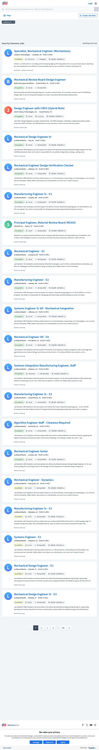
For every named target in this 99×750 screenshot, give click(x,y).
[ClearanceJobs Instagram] (95, 725)
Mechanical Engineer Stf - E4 (31, 337)
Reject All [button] (49, 742)
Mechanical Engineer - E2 (29, 251)
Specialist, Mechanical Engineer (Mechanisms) (42, 51)
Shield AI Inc (18, 226)
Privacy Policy (7, 748)
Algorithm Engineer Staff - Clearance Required (42, 422)
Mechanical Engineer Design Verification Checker (44, 165)
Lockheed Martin (20, 140)
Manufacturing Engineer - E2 (31, 280)
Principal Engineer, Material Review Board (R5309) (45, 222)
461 (63, 628)
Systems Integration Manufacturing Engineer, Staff (45, 365)
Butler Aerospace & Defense (24, 83)
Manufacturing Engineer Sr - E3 (33, 194)
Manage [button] (36, 742)
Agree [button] (63, 742)
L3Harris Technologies (22, 55)
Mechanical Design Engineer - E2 (33, 565)
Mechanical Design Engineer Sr (32, 137)
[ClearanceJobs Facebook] (82, 725)
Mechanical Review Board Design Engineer (40, 79)
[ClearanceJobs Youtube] (91, 725)
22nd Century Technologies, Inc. (25, 112)
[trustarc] (91, 748)
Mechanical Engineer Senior (31, 451)
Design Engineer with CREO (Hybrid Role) (39, 108)
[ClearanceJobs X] (86, 725)
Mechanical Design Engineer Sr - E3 (35, 594)
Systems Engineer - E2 (27, 537)
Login (90, 3)
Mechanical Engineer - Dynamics (33, 480)
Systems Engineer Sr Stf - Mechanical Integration (44, 308)
